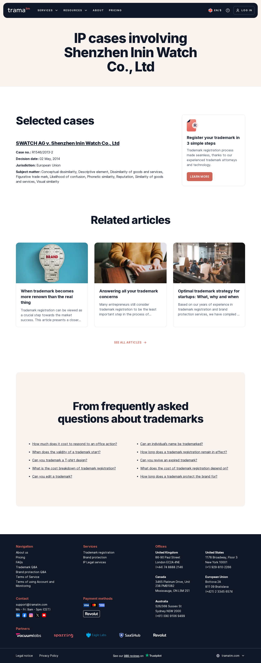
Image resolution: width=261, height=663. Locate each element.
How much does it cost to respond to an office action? (74, 444)
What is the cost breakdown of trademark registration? (74, 468)
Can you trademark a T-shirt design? (59, 460)
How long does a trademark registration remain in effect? (183, 452)
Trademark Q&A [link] (26, 567)
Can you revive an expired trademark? (168, 460)
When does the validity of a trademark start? (66, 452)
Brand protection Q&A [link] (31, 572)
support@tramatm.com (31, 604)
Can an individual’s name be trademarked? (171, 444)
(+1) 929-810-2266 (218, 567)
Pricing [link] (20, 557)
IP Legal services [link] (94, 562)
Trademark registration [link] (98, 552)
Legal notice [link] (24, 655)
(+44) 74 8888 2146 (169, 567)
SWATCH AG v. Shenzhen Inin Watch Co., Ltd (67, 143)
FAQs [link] (19, 562)
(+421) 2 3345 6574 (219, 591)
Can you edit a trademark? (52, 476)
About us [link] (22, 552)
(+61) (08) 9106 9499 (170, 616)
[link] (213, 150)
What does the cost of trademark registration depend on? (184, 468)
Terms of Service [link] (27, 577)
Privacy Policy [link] (48, 655)
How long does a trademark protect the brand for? (178, 476)
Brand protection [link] (95, 557)
